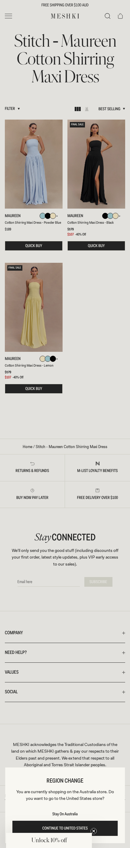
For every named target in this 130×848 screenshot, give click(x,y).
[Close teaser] (94, 831)
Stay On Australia (65, 814)
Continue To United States (65, 828)
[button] (49, 840)
